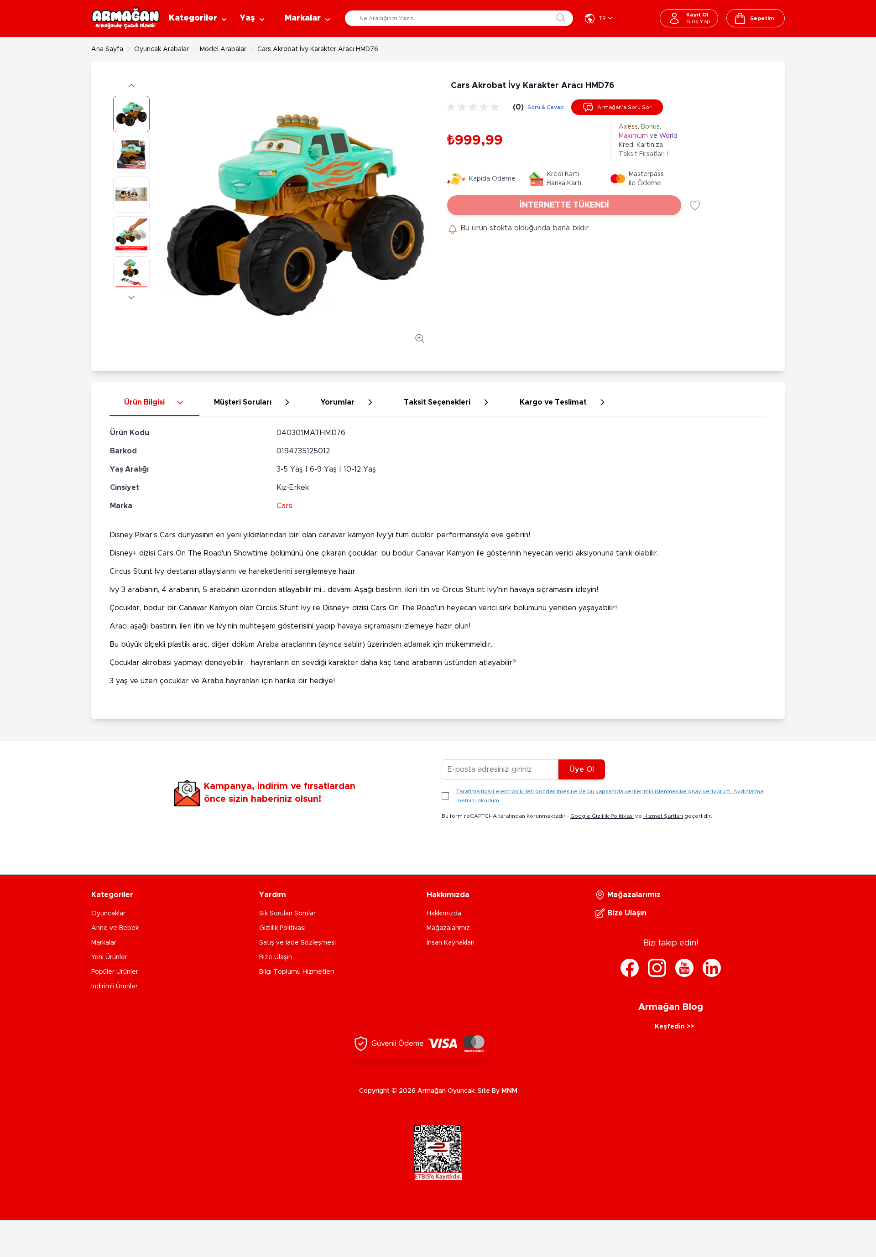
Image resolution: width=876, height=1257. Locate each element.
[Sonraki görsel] (131, 297)
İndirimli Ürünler (114, 986)
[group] (474, 107)
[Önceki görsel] (131, 85)
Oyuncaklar (108, 913)
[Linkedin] (712, 968)
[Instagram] (657, 968)
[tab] (154, 403)
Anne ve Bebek (115, 928)
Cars (284, 505)
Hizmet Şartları (663, 816)
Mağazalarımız (448, 928)
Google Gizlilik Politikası (602, 816)
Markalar (103, 943)
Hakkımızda (444, 913)
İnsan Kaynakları (450, 943)
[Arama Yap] (560, 17)
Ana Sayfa (107, 49)
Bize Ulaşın (275, 957)
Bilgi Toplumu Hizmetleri (296, 972)
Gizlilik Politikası (282, 928)
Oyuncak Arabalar (161, 49)
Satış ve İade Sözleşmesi (297, 943)
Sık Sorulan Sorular (287, 913)
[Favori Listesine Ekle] (694, 205)
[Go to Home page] (125, 18)
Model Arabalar (223, 49)
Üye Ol (581, 769)
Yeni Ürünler (109, 957)
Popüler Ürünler (114, 972)
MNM (509, 1091)
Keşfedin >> (674, 1026)
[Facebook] (629, 968)
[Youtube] (684, 968)
